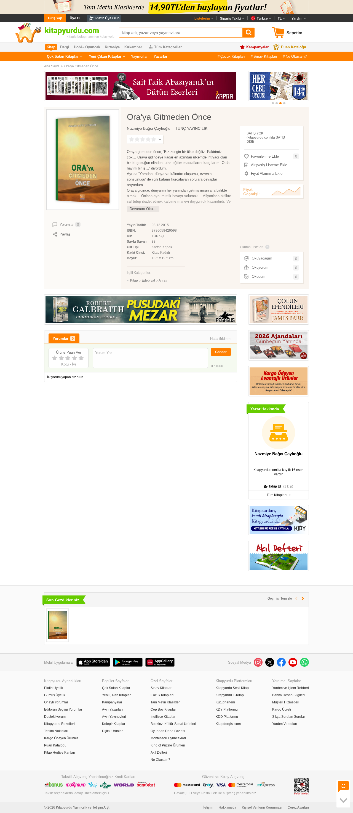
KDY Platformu (227, 709)
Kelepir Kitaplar (113, 724)
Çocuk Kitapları (232, 56)
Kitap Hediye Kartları (59, 752)
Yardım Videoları (284, 724)
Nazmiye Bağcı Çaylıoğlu (148, 128)
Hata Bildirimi (220, 339)
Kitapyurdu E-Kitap (230, 695)
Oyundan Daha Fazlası (168, 731)
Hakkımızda (227, 807)
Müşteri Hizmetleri (285, 702)
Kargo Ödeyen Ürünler (61, 738)
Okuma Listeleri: (252, 247)
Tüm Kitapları (277, 495)
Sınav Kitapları (265, 56)
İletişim (208, 807)
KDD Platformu (227, 717)
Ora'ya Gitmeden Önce (81, 66)
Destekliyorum (55, 717)
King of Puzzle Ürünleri (168, 745)
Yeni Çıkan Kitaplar (105, 56)
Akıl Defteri (159, 752)
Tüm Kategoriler (168, 47)
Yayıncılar (139, 56)
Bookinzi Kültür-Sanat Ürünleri (173, 724)
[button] (273, 103)
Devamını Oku (141, 209)
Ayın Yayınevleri (114, 717)
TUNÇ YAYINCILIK (191, 128)
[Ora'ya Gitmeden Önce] (57, 625)
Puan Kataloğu (293, 47)
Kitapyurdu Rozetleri (59, 724)
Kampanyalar (257, 47)
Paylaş (65, 234)
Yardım (297, 18)
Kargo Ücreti (281, 709)
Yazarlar (160, 56)
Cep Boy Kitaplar (163, 709)
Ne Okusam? (296, 56)
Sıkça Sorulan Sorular (288, 717)
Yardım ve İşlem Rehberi (290, 688)
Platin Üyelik (53, 688)
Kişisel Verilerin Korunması (262, 807)
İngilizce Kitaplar (163, 717)
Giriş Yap (55, 18)
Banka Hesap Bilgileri (288, 695)
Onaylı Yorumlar (56, 702)
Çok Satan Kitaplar (63, 56)
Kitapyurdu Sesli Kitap (232, 688)
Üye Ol (75, 18)
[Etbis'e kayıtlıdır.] (301, 786)
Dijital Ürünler (112, 731)
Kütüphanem (225, 702)
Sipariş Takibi (230, 18)
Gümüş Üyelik (54, 695)
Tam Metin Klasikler (165, 702)
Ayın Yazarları (112, 709)
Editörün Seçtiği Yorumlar (63, 709)
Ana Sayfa (52, 66)
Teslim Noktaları (56, 731)
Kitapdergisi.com (228, 724)
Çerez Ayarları (298, 807)
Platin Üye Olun (107, 18)
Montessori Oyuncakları (168, 738)
